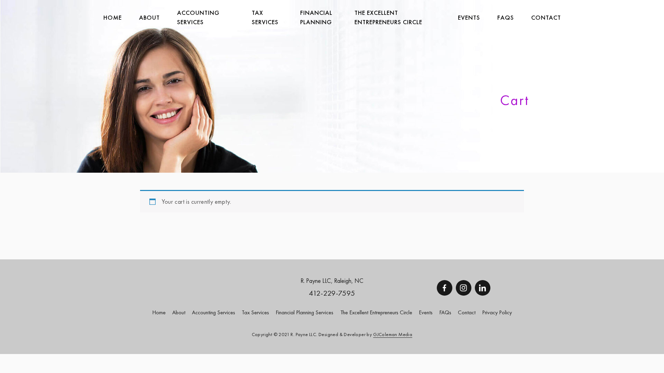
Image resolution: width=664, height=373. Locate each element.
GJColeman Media (392, 334)
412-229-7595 (332, 293)
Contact (546, 17)
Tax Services (255, 312)
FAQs (505, 17)
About (149, 17)
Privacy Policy (497, 312)
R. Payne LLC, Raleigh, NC (332, 281)
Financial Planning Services (304, 312)
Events (469, 17)
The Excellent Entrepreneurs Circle (388, 17)
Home (112, 17)
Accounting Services (198, 17)
